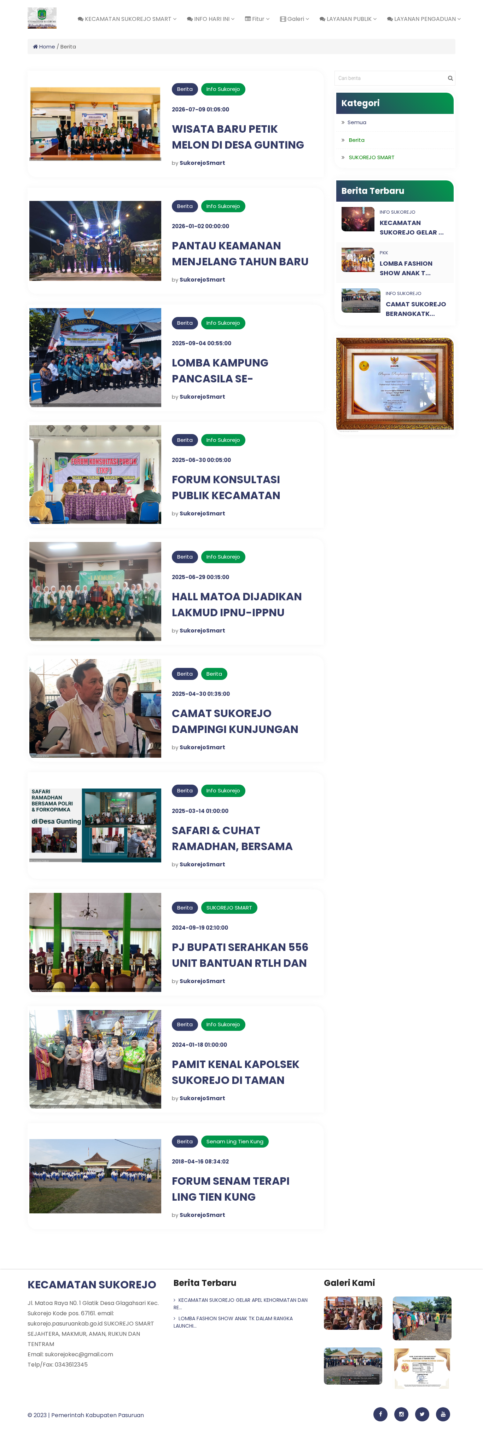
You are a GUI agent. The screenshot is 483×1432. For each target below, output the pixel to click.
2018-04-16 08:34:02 (200, 1161)
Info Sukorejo (223, 89)
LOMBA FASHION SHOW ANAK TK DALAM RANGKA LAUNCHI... (233, 1322)
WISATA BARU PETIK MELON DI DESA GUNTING (238, 136)
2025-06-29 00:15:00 (200, 577)
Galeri (295, 19)
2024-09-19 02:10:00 (200, 927)
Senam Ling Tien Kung (234, 1141)
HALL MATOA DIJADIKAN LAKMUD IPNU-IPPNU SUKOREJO (237, 612)
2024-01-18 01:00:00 (199, 1045)
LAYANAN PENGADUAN (425, 19)
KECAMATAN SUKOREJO (92, 1284)
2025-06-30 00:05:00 (201, 460)
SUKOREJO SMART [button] (372, 157)
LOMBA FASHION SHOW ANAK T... (406, 268)
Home (46, 46)
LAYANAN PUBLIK (349, 19)
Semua (357, 122)
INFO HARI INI (212, 19)
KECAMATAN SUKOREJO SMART (128, 19)
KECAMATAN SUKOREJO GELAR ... (412, 227)
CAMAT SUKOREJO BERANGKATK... (416, 309)
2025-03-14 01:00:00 (200, 811)
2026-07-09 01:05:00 (200, 109)
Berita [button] (357, 140)
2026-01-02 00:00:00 (200, 226)
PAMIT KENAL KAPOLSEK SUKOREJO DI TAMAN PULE (235, 1080)
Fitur (258, 19)
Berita (214, 673)
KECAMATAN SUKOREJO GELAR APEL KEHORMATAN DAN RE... (241, 1304)
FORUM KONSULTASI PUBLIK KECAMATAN (226, 487)
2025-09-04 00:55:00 (201, 343)
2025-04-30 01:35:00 (201, 694)
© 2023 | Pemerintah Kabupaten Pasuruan (86, 1415)
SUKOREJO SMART (229, 907)
